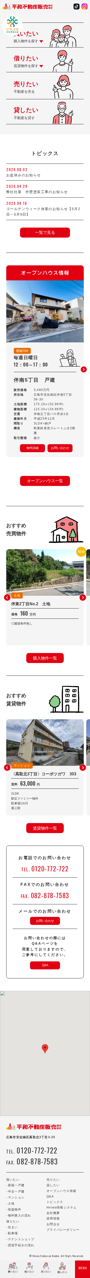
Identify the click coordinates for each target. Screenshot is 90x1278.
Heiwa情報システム (61, 1207)
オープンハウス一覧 (45, 481)
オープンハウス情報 (61, 1191)
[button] (83, 369)
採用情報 (53, 1218)
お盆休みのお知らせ (23, 175)
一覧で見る (45, 232)
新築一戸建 (16, 1185)
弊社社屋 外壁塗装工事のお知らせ (39, 192)
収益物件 (14, 1209)
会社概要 (53, 1213)
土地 (11, 1203)
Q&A (45, 965)
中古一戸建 (16, 1191)
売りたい (53, 1179)
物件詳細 (32, 448)
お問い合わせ (60, 448)
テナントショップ (21, 1239)
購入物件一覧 (45, 658)
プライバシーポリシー (63, 1229)
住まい (13, 1227)
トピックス (54, 1202)
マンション (16, 1197)
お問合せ (53, 1224)
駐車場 (13, 1233)
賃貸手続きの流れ (21, 1245)
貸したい (53, 1185)
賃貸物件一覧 (45, 828)
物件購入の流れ (19, 1215)
